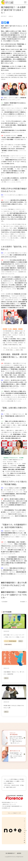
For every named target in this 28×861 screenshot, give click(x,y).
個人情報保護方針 (10, 853)
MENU (25, 2)
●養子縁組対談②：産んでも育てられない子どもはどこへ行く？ (14, 585)
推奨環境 (19, 853)
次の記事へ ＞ (23, 601)
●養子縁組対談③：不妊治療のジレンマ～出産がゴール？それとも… (14, 595)
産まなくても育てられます (12, 49)
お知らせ (11, 16)
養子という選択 (21, 339)
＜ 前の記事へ (4, 601)
